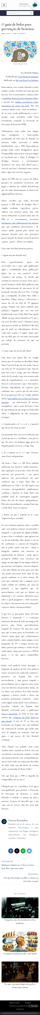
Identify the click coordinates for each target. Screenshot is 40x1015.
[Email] (29, 850)
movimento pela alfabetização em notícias (20, 223)
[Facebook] (10, 850)
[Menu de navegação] (4, 5)
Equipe (28, 1003)
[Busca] (31, 13)
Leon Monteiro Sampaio (28, 76)
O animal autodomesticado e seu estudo (20, 953)
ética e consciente (10, 714)
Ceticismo (21, 33)
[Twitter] (16, 850)
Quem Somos (14, 1003)
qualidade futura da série (20, 98)
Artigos (14, 33)
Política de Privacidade (20, 1006)
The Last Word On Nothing (26, 80)
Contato (20, 1009)
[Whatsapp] (23, 850)
